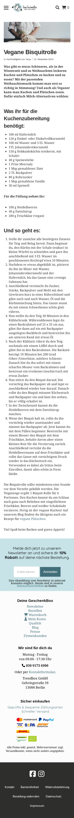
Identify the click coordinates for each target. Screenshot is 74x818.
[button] (6, 8)
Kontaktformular (42, 672)
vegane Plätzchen (32, 519)
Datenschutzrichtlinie (30, 586)
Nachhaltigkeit (13, 59)
